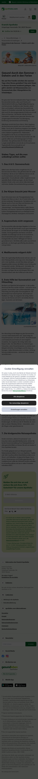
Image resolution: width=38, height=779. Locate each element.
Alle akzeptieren (19, 396)
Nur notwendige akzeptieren (19, 403)
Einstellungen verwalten (19, 409)
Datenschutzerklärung (19, 391)
